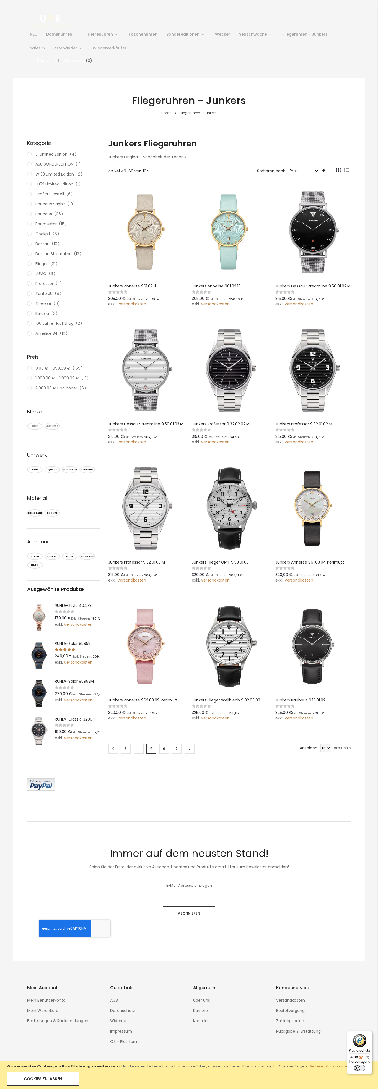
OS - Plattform (124, 1041)
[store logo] (50, 19)
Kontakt (200, 1020)
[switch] (359, 1068)
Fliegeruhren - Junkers (305, 34)
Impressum (121, 1031)
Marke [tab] (34, 411)
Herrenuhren (100, 34)
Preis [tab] (33, 357)
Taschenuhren (142, 34)
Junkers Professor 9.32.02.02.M (221, 424)
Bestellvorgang (290, 1010)
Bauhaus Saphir (56, 204)
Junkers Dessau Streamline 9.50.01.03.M (145, 424)
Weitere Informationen (329, 1066)
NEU (33, 34)
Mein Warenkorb (42, 1010)
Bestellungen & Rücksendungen (57, 1020)
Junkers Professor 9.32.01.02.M (303, 424)
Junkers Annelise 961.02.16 (216, 286)
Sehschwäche (253, 34)
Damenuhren (59, 34)
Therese (48, 303)
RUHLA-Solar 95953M (74, 681)
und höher (62, 388)
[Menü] (369, 1034)
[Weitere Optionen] (41, 789)
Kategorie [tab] (39, 143)
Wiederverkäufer (109, 48)
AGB (114, 1000)
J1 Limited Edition (56, 154)
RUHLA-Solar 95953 (72, 643)
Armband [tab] (38, 541)
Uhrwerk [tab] (37, 454)
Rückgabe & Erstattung (298, 1031)
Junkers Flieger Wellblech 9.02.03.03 (226, 700)
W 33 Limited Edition (60, 174)
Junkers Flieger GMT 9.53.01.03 (220, 562)
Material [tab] (37, 498)
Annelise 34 (52, 333)
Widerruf (118, 1020)
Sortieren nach (271, 170)
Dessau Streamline (59, 253)
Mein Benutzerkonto (46, 1000)
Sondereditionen (183, 34)
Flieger (47, 263)
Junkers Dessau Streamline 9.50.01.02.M (313, 286)
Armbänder (65, 48)
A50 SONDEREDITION (59, 164)
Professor (49, 283)
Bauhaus (50, 214)
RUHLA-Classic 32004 (75, 719)
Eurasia (47, 313)
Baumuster (52, 224)
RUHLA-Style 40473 (73, 605)
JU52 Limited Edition (59, 184)
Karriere (200, 1010)
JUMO (46, 273)
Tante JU (49, 293)
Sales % (37, 48)
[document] (189, 1075)
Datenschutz (122, 1010)
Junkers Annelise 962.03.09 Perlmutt (143, 700)
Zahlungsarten (290, 1020)
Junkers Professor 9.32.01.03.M (136, 562)
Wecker (222, 34)
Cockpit (48, 234)
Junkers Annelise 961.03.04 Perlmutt (309, 562)
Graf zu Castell (55, 194)
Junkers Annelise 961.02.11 (132, 286)
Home (166, 113)
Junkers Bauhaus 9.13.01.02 (300, 700)
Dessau (48, 244)
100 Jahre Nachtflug (59, 323)
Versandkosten (131, 304)
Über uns (201, 1000)
